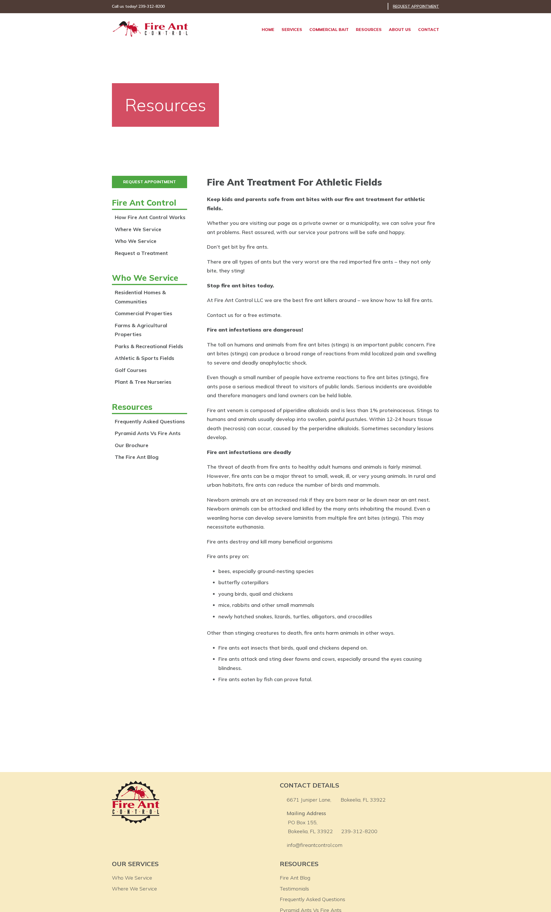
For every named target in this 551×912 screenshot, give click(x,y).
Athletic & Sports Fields (144, 358)
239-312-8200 (359, 831)
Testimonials (294, 888)
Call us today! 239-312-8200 (138, 6)
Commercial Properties (143, 313)
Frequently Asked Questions (150, 421)
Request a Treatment (141, 253)
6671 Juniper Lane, (336, 799)
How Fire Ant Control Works (150, 217)
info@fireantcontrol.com (314, 845)
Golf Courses (131, 370)
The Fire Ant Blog (136, 457)
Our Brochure (131, 445)
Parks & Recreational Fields (149, 346)
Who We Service (135, 241)
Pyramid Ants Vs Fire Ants (148, 433)
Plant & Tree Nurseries (143, 382)
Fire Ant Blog (295, 877)
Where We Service (138, 229)
